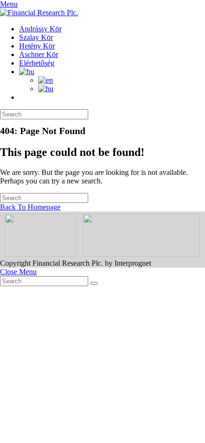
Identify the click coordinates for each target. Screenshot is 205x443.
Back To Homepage (30, 207)
